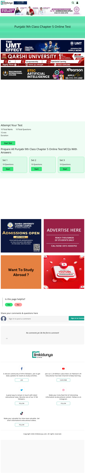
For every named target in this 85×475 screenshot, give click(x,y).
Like (21, 380)
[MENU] (82, 2)
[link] (20, 2)
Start (8, 169)
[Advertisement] (42, 97)
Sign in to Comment (77, 318)
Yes (8, 304)
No (18, 304)
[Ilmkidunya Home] (7, 3)
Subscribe (63, 380)
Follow (21, 403)
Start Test (8, 143)
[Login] (77, 3)
